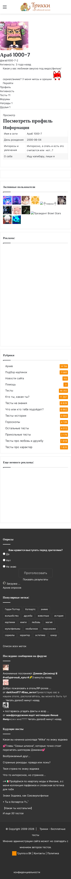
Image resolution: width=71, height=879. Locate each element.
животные (43, 615)
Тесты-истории (15, 415)
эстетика (40, 635)
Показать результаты (35, 579)
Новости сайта (14, 378)
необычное (32, 628)
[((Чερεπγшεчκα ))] (16, 223)
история (58, 615)
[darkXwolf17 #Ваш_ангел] (16, 213)
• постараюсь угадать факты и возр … (26, 711)
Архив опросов (12, 587)
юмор (54, 635)
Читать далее (14, 700)
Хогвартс (30, 609)
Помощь (10, 384)
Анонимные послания (16, 673)
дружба (28, 615)
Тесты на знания (16, 403)
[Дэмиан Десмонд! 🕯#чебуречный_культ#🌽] (26, 203)
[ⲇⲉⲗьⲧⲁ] (26, 213)
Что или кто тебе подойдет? (24, 409)
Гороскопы (12, 421)
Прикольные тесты (18, 434)
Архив (9, 366)
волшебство (12, 615)
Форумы (5, 99)
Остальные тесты (17, 428)
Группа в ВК (23, 853)
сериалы (10, 635)
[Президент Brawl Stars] (46, 213)
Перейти (8, 83)
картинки (10, 622)
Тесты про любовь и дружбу (24, 440)
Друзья (5, 107)
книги (23, 622)
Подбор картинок (16, 372)
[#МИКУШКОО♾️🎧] (7, 203)
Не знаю (11, 566)
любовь (36, 622)
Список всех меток (14, 646)
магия (49, 622)
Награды (6, 103)
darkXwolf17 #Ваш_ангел (21, 692)
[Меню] (5, 8)
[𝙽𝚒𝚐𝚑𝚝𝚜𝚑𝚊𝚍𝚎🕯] (16, 203)
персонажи (49, 628)
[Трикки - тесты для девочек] (35, 7)
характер (25, 635)
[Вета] (35, 203)
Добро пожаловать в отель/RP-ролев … (27, 688)
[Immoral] (62, 203)
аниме (44, 609)
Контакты (39, 853)
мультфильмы (12, 628)
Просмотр (9, 115)
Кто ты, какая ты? (17, 396)
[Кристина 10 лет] (7, 213)
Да (7, 554)
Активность (7, 91)
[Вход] (11, 8)
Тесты (5, 95)
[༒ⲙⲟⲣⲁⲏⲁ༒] (48, 203)
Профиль (5, 87)
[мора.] (7, 223)
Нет (8, 560)
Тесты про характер (18, 447)
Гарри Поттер (12, 609)
